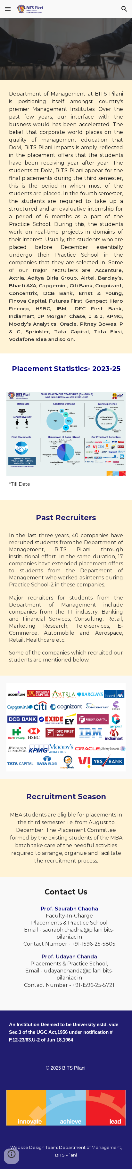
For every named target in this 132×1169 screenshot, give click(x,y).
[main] (66, 217)
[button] (7, 9)
